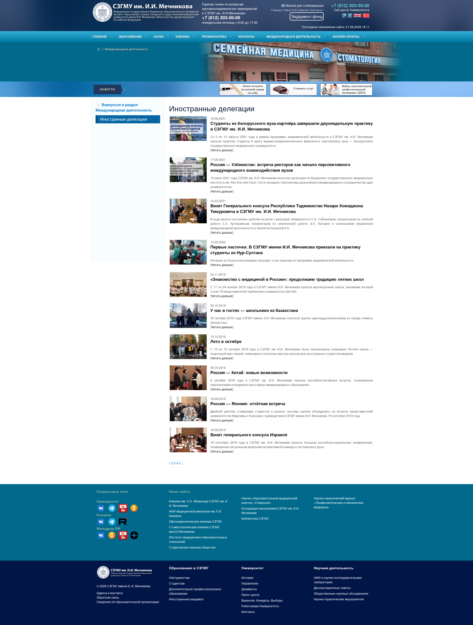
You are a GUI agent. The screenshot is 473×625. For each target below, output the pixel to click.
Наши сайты (179, 491)
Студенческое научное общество (192, 547)
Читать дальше (222, 150)
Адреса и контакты (110, 593)
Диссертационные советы (332, 588)
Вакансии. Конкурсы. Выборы (262, 600)
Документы (249, 589)
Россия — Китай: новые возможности (248, 372)
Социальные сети (112, 491)
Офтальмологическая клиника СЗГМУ (195, 521)
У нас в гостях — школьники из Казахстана (254, 310)
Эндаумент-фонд (306, 16)
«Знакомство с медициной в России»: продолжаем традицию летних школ (287, 279)
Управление (249, 583)
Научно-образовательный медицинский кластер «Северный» (269, 500)
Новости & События (296, 10)
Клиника (183, 36)
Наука (159, 36)
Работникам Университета (260, 606)
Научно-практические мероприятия (339, 599)
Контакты (316, 10)
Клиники (104, 515)
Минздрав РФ (108, 528)
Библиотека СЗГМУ (255, 518)
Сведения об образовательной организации (128, 602)
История (247, 577)
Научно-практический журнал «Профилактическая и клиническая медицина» (338, 502)
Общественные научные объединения (341, 593)
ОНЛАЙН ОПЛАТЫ (346, 36)
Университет (108, 501)
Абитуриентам (179, 577)
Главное (99, 36)
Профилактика (214, 36)
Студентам (177, 583)
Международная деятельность (294, 36)
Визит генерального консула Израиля (248, 435)
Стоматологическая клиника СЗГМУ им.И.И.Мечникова (194, 529)
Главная (276, 10)
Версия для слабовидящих (304, 5)
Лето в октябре (225, 341)
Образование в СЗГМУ (188, 568)
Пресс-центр (250, 594)
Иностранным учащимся (186, 599)
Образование (130, 36)
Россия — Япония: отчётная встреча (247, 403)
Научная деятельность (334, 568)
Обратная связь (108, 597)
